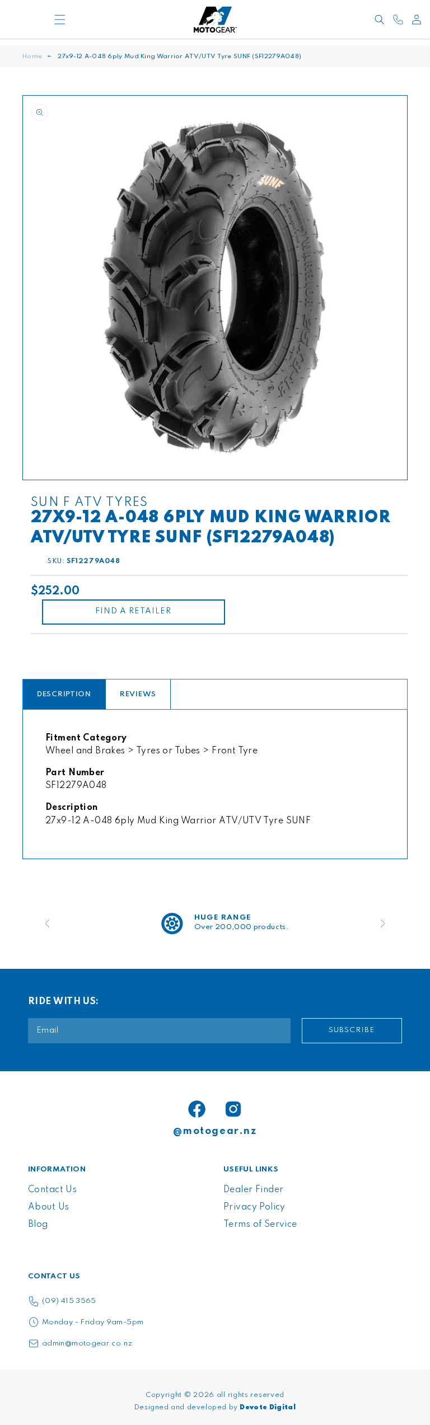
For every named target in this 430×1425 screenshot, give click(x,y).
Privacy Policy (254, 1207)
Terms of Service (260, 1224)
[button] (60, 19)
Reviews (138, 694)
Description (64, 694)
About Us (48, 1207)
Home (32, 56)
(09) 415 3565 (69, 1301)
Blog (38, 1224)
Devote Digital (268, 1407)
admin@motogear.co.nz (87, 1343)
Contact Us (52, 1189)
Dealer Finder (253, 1189)
